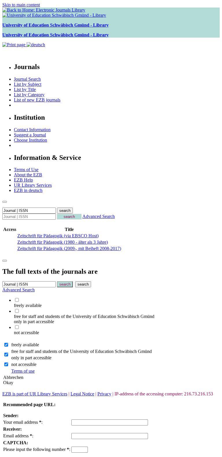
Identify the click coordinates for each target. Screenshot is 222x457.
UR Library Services (33, 185)
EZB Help (23, 179)
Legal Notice (82, 393)
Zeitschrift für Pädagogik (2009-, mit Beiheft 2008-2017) (69, 248)
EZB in (28, 190)
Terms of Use (26, 169)
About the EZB (28, 174)
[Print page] (14, 44)
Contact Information (32, 129)
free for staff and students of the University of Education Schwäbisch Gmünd (81, 351)
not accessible (23, 364)
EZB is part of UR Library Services (34, 393)
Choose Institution (30, 140)
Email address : (18, 435)
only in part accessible (31, 357)
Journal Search (27, 79)
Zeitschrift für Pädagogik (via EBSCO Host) (58, 235)
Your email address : (22, 422)
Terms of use (23, 371)
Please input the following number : (36, 449)
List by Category (29, 94)
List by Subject (27, 84)
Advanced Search (98, 216)
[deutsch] (36, 44)
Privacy (104, 393)
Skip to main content (21, 4)
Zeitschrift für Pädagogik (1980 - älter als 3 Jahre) (62, 242)
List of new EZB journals (37, 99)
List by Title (25, 89)
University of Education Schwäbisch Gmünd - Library (55, 25)
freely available (25, 344)
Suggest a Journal (30, 134)
